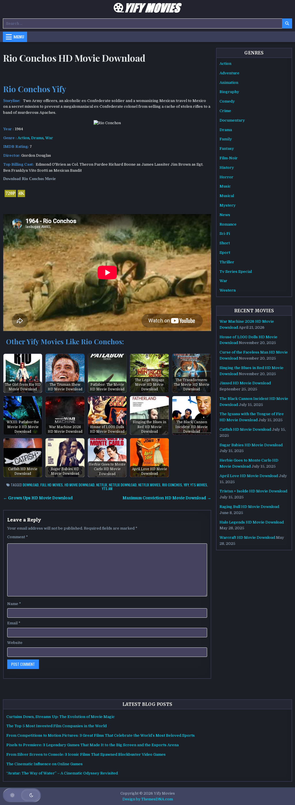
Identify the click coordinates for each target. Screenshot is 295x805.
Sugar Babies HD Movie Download (251, 445)
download (31, 484)
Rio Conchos (172, 484)
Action (23, 138)
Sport (225, 252)
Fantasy (227, 148)
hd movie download (79, 484)
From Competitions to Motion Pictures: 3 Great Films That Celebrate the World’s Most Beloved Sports (100, 735)
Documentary (232, 120)
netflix (101, 484)
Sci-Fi (225, 233)
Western (228, 290)
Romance (228, 224)
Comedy (227, 101)
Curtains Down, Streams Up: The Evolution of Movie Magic (60, 717)
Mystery (228, 205)
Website (14, 642)
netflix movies (149, 484)
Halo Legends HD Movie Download (252, 522)
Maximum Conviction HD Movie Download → (166, 498)
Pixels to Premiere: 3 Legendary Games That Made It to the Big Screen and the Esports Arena (92, 745)
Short (225, 243)
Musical (227, 196)
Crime (225, 111)
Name (14, 604)
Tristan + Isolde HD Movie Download (253, 491)
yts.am (107, 488)
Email (13, 623)
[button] (22, 795)
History (227, 167)
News (225, 215)
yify (186, 484)
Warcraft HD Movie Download (247, 537)
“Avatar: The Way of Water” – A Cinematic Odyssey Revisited (62, 773)
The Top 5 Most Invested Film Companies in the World (56, 726)
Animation (229, 82)
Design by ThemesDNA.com (147, 799)
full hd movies (51, 484)
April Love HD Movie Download (249, 476)
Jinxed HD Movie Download (245, 383)
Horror (226, 177)
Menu (19, 37)
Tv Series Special (236, 271)
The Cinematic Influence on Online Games (44, 764)
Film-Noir (229, 158)
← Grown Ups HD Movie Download (38, 498)
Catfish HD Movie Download (245, 429)
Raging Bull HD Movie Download (249, 506)
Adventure (229, 73)
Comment (17, 537)
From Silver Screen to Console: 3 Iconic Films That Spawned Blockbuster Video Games (86, 754)
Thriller (227, 262)
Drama (37, 138)
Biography (229, 92)
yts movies (198, 484)
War (49, 138)
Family (226, 139)
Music (225, 186)
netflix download (123, 484)
